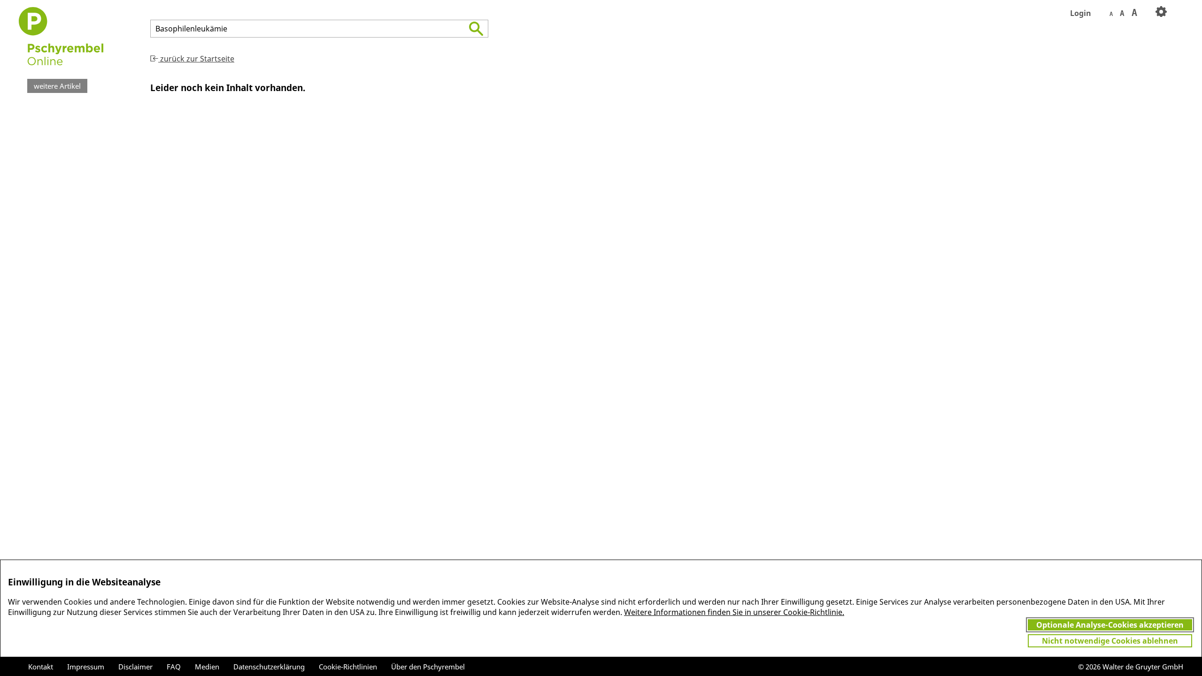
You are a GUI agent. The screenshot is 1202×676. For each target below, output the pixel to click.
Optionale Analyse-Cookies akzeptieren (1110, 625)
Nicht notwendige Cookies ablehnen (1110, 641)
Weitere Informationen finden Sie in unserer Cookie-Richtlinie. (734, 612)
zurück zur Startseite (196, 59)
